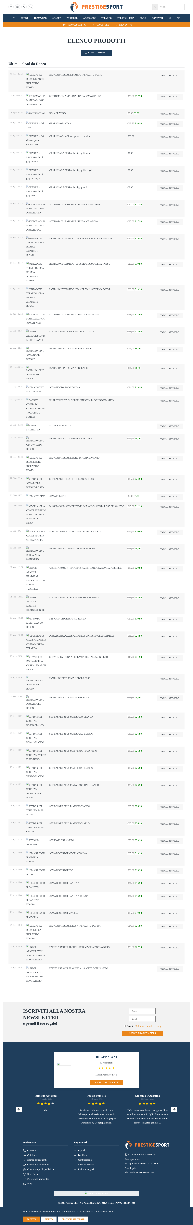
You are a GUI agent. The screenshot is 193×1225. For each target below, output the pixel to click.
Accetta (31, 1219)
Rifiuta (49, 1219)
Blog (143, 18)
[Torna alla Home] (96, 6)
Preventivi (125, 25)
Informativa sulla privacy (148, 1026)
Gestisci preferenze (73, 1219)
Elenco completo (98, 53)
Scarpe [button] (56, 18)
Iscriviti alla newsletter (142, 1033)
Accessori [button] (89, 18)
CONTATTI (157, 18)
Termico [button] (106, 18)
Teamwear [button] (40, 18)
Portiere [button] (72, 18)
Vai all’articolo (169, 75)
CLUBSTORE (102, 25)
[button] (14, 18)
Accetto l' (143, 1026)
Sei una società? (77, 25)
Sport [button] (24, 18)
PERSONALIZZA (125, 18)
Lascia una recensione (106, 1082)
